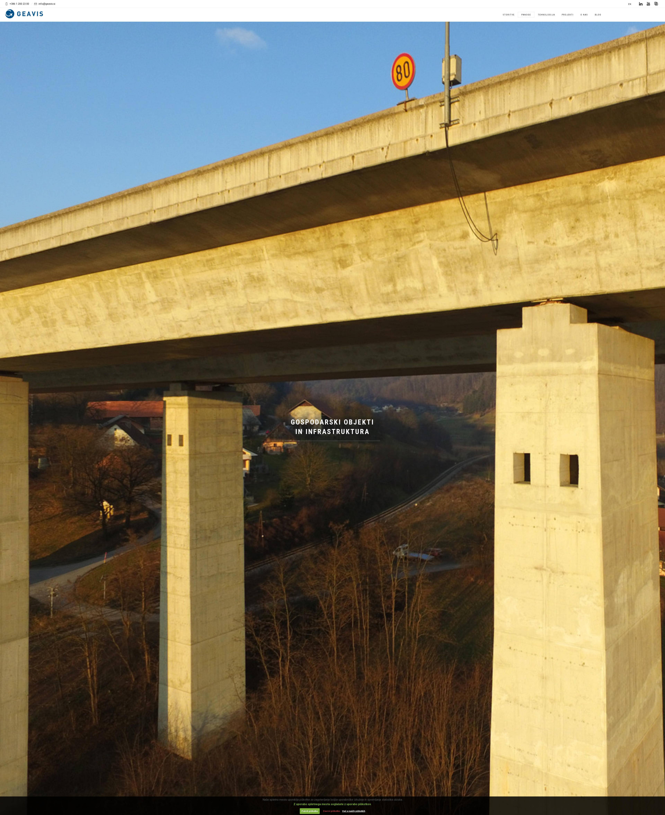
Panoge (526, 14)
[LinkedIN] (641, 4)
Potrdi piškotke (310, 811)
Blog (598, 14)
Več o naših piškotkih (353, 811)
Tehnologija (546, 14)
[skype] (656, 4)
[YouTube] (648, 4)
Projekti (568, 14)
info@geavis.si (47, 3)
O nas (584, 14)
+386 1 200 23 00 (19, 3)
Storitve (509, 14)
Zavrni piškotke (331, 811)
